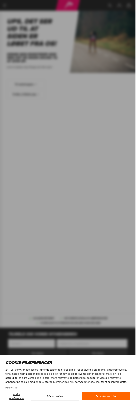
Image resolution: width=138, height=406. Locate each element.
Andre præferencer (16, 396)
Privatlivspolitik (12, 388)
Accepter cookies (105, 396)
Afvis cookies (55, 396)
